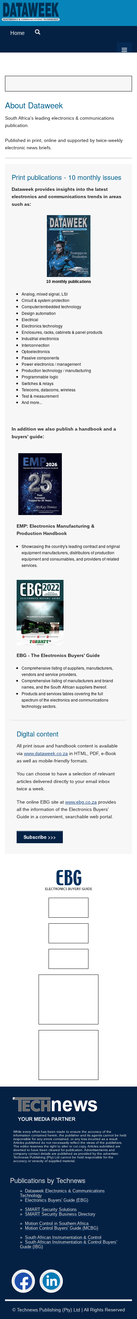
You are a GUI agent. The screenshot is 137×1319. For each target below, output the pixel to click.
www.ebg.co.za (81, 802)
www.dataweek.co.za (46, 753)
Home (17, 33)
